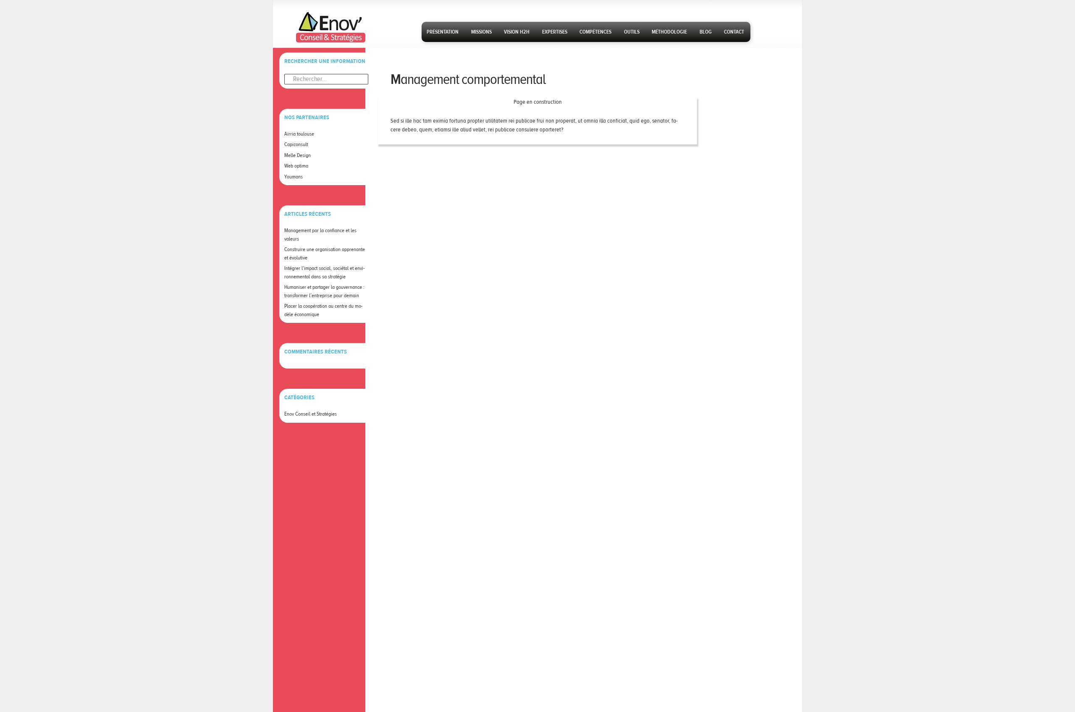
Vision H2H (517, 32)
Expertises (554, 32)
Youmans (293, 176)
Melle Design (297, 155)
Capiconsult (296, 144)
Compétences (595, 32)
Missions (481, 32)
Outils (632, 32)
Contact (734, 32)
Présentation (443, 32)
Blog (706, 32)
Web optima (296, 165)
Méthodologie (669, 32)
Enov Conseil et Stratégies (310, 414)
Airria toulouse (299, 134)
